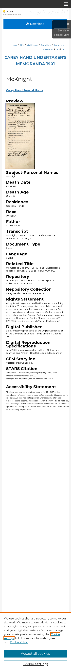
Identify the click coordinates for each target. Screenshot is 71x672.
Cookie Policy (19, 642)
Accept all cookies (35, 654)
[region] (35, 642)
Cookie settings (35, 664)
